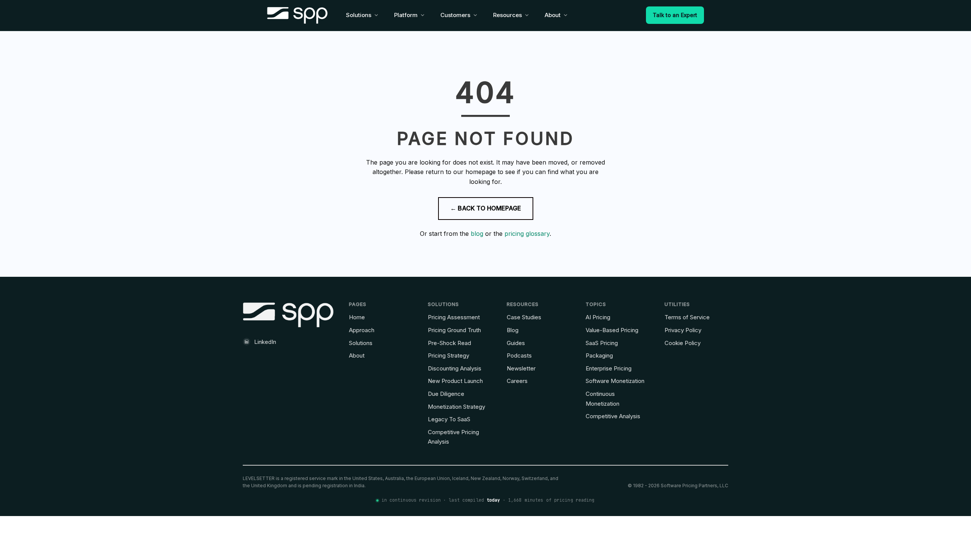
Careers (517, 380)
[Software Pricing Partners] (297, 15)
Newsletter (521, 368)
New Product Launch (455, 380)
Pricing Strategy (448, 355)
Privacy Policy (683, 330)
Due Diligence (446, 393)
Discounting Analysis (454, 368)
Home (357, 317)
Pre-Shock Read (449, 343)
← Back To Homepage (485, 208)
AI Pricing (598, 317)
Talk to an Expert (675, 15)
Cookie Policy (683, 343)
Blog (512, 330)
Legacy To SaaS (449, 419)
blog (477, 233)
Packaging (599, 355)
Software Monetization (615, 380)
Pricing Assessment (454, 317)
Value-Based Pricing (612, 330)
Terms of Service (687, 317)
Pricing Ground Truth (454, 330)
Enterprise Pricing (609, 368)
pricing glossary (527, 233)
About (357, 355)
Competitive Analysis (613, 416)
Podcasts (519, 355)
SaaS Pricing (602, 343)
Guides (516, 343)
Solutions (360, 343)
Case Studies (524, 317)
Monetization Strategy (456, 406)
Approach (361, 330)
